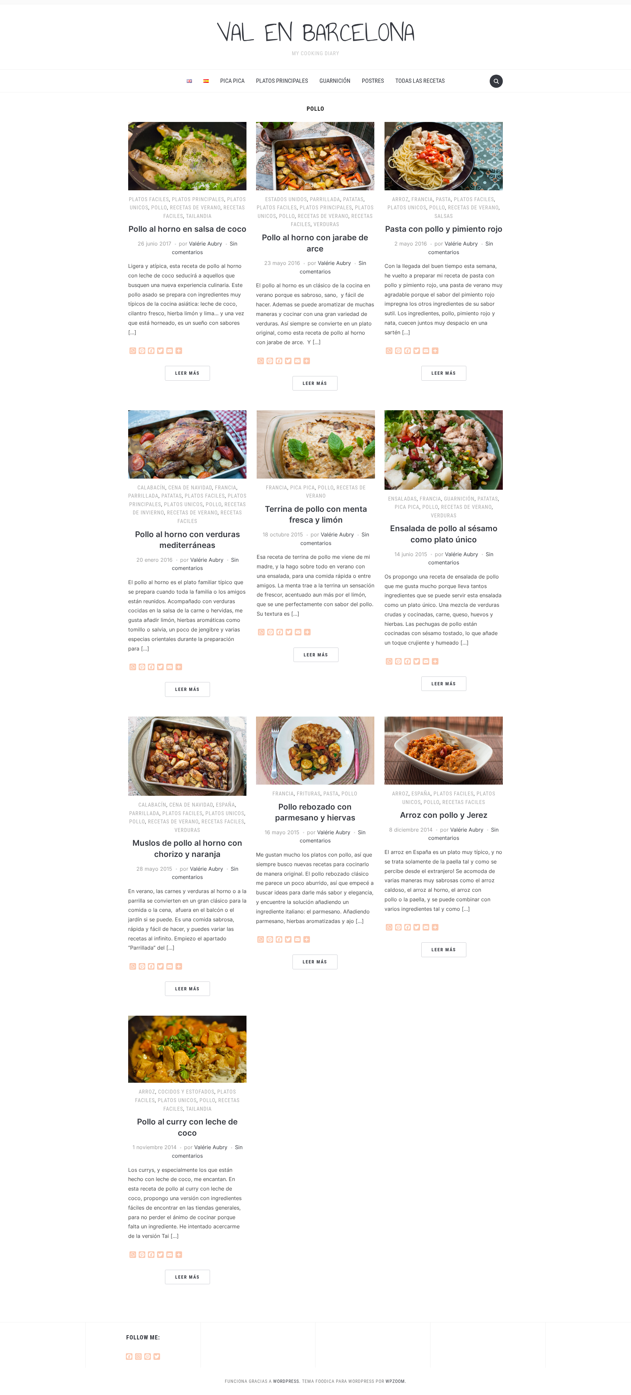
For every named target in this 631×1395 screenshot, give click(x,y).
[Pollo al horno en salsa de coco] (187, 155)
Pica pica (232, 80)
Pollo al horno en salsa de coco (187, 229)
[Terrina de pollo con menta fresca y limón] (316, 443)
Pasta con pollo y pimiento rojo (443, 229)
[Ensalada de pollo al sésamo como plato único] (444, 449)
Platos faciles (149, 199)
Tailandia (199, 216)
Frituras (308, 794)
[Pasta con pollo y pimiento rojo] (444, 155)
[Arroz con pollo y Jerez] (444, 750)
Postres (373, 80)
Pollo (159, 207)
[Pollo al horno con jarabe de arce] (315, 155)
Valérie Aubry (205, 243)
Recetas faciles (222, 821)
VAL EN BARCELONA (315, 32)
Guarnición (334, 80)
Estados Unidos (286, 199)
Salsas (443, 216)
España (225, 805)
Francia (422, 199)
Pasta (443, 199)
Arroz (400, 199)
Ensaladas (402, 499)
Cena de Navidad (190, 488)
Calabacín (151, 488)
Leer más (187, 373)
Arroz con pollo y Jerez (443, 815)
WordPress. (287, 1381)
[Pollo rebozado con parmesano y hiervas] (315, 750)
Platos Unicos (406, 207)
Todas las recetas (420, 80)
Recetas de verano (195, 207)
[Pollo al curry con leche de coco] (187, 1049)
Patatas (353, 199)
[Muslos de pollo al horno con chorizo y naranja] (187, 755)
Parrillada (325, 199)
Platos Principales (282, 80)
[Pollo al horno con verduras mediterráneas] (187, 443)
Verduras (326, 224)
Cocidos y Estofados (186, 1092)
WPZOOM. (396, 1381)
